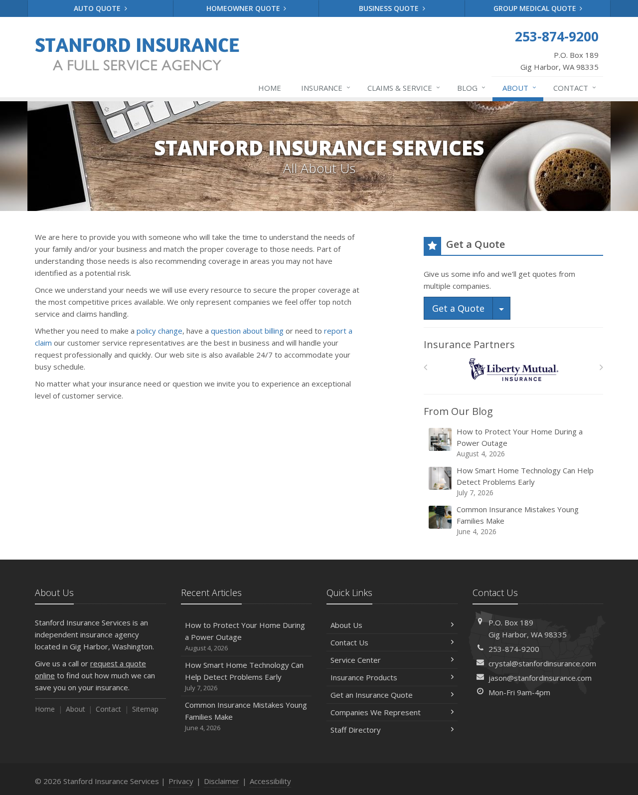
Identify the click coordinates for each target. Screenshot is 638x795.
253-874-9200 (513, 649)
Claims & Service (403, 87)
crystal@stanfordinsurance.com (542, 663)
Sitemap (145, 709)
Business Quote (390, 8)
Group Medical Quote (535, 8)
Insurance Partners (469, 344)
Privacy (180, 781)
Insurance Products (363, 677)
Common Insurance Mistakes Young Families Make (518, 520)
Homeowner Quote (244, 8)
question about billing (247, 331)
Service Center (355, 660)
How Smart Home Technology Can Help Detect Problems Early (525, 481)
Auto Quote (98, 8)
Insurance (325, 87)
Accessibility (270, 781)
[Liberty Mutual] (513, 370)
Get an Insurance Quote (371, 695)
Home (269, 88)
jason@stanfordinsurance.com (540, 678)
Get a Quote (458, 308)
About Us (346, 625)
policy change (159, 331)
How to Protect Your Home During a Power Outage (520, 442)
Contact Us (349, 642)
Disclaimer (221, 781)
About (519, 87)
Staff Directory (355, 730)
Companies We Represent (375, 712)
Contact (574, 87)
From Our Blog (458, 411)
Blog (471, 87)
